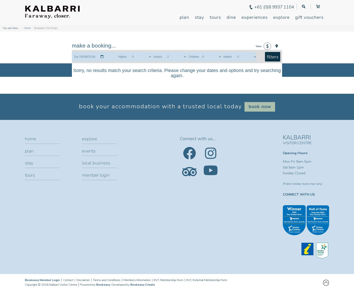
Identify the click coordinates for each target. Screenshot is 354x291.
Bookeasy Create (142, 285)
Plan (184, 17)
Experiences (255, 17)
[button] (267, 46)
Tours (215, 17)
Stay (199, 17)
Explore (281, 17)
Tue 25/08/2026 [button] (84, 57)
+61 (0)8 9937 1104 (274, 7)
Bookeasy (103, 285)
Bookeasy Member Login (42, 280)
